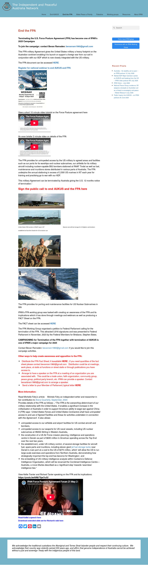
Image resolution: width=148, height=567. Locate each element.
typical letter (72, 385)
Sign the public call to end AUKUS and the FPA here (52, 189)
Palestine (99, 14)
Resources (126, 14)
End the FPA (67, 14)
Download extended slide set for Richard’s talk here (40, 520)
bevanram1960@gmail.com (56, 347)
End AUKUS (54, 14)
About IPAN (138, 14)
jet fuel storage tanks (81, 446)
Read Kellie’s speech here (29, 517)
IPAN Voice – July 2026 (122, 83)
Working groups (113, 14)
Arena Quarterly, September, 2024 (51, 399)
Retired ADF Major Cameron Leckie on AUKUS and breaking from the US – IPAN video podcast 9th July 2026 (126, 78)
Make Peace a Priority (84, 14)
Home (44, 14)
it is (59, 361)
